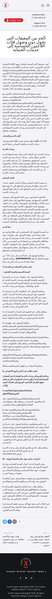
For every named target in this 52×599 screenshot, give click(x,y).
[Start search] (42, 5)
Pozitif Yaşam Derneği (17, 586)
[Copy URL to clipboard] (19, 521)
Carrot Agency (34, 589)
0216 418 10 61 (39, 17)
